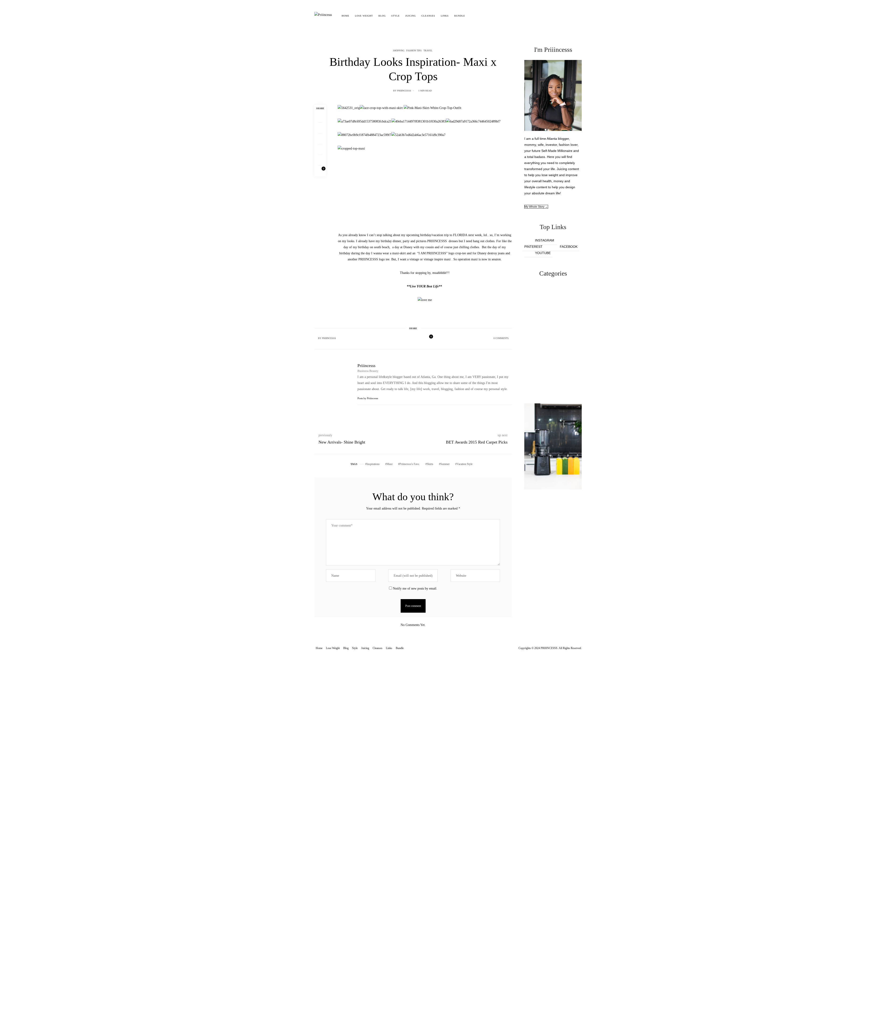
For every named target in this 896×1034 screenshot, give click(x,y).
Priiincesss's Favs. (409, 464)
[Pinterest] (320, 138)
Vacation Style (464, 464)
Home (345, 15)
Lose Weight (364, 15)
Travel (428, 50)
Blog (382, 15)
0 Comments (501, 338)
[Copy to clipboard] (320, 160)
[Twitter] (320, 128)
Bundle (459, 15)
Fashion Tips (414, 50)
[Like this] (320, 171)
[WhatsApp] (320, 149)
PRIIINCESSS (437, 241)
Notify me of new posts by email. (415, 588)
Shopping (398, 50)
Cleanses (428, 15)
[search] (472, 16)
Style (395, 15)
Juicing (410, 15)
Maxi (389, 464)
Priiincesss (404, 90)
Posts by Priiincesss (368, 398)
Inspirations (373, 464)
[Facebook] (320, 117)
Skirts (430, 464)
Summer (445, 464)
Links (445, 15)
